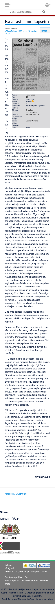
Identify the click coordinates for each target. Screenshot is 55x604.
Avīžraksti (21, 493)
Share (44, 30)
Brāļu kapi (29, 110)
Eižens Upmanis (32, 121)
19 (27, 97)
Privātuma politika (13, 577)
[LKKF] (10, 547)
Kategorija (10, 493)
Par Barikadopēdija (16, 578)
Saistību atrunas (30, 580)
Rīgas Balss (30, 95)
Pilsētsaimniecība (32, 114)
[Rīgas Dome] (10, 531)
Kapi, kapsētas (31, 112)
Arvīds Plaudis (11, 29)
